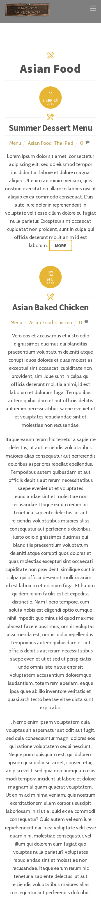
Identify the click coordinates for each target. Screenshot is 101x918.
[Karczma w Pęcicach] (27, 14)
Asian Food (40, 143)
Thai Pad (63, 143)
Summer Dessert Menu (51, 127)
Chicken (63, 322)
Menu (15, 143)
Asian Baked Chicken (50, 307)
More (60, 245)
